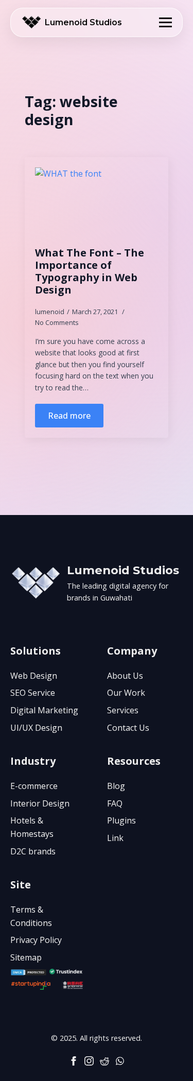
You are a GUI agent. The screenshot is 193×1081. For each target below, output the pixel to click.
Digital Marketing (44, 710)
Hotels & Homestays (32, 827)
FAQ (114, 803)
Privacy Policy (36, 940)
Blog (116, 786)
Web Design (33, 675)
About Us (125, 675)
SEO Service (32, 692)
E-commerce (34, 786)
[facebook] (73, 1061)
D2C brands (33, 851)
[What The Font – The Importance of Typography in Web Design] (96, 201)
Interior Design (39, 803)
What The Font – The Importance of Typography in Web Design (89, 271)
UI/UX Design (36, 727)
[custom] (104, 1061)
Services (122, 710)
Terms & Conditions (31, 916)
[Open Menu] (165, 22)
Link (115, 838)
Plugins (121, 820)
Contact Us (128, 727)
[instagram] (89, 1061)
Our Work (126, 692)
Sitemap (26, 957)
